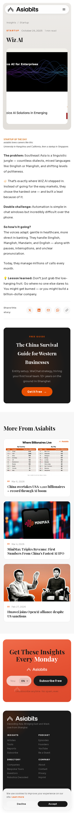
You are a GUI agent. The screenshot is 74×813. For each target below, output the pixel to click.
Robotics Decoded (17, 777)
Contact (42, 769)
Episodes (43, 740)
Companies (13, 764)
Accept (52, 804)
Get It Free (37, 392)
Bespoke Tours (15, 769)
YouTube (43, 748)
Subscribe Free (50, 681)
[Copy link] (66, 310)
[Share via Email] (48, 310)
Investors (12, 773)
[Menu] (64, 9)
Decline (21, 804)
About (41, 764)
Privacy (42, 773)
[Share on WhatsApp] (57, 310)
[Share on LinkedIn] (39, 310)
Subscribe (12, 752)
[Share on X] (29, 310)
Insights (11, 22)
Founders (43, 744)
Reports (11, 748)
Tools (10, 744)
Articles (11, 740)
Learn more (18, 797)
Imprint (42, 777)
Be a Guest (44, 752)
